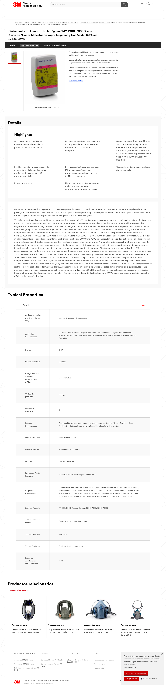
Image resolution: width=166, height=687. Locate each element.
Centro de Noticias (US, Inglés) (52, 660)
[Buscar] (124, 4)
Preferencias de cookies (61, 680)
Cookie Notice (130, 667)
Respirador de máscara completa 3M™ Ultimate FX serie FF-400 (26, 631)
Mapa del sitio (99, 668)
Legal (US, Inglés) (29, 680)
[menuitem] (12, 45)
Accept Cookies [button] (131, 679)
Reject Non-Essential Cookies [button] (136, 673)
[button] (148, 679)
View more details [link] (76, 81)
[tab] (19, 590)
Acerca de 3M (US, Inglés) (23, 660)
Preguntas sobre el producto (104, 660)
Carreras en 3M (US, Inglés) (24, 664)
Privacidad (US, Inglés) (44, 680)
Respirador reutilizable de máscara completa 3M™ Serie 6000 (63, 631)
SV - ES (144, 4)
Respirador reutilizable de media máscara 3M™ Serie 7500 (99, 631)
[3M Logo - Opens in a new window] (28, 5)
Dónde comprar (99, 664)
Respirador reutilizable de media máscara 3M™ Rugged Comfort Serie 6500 (135, 632)
